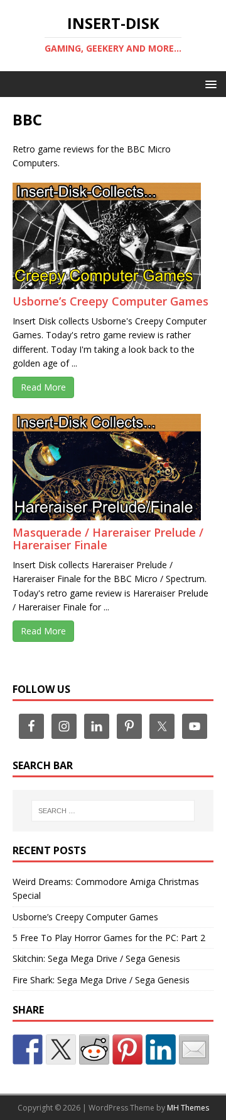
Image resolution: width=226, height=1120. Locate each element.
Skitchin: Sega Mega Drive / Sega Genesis (96, 958)
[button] (209, 83)
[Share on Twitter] (61, 1049)
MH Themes (188, 1107)
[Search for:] (113, 810)
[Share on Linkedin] (161, 1049)
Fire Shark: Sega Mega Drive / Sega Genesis (101, 980)
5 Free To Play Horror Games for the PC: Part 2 (109, 938)
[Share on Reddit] (94, 1049)
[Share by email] (194, 1049)
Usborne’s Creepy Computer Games (110, 301)
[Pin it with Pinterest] (127, 1049)
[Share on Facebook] (28, 1049)
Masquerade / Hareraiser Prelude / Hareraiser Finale (108, 538)
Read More (43, 387)
